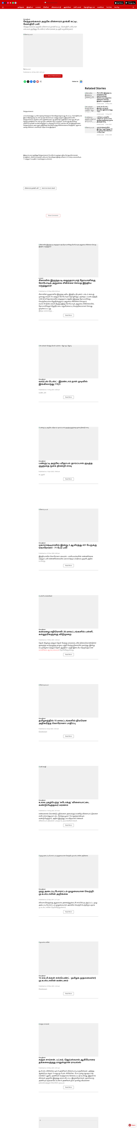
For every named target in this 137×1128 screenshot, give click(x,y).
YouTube (109, 7)
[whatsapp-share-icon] (25, 82)
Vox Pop (116, 7)
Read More (68, 315)
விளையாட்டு (56, 7)
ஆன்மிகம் (67, 7)
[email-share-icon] (37, 82)
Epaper (134, 1125)
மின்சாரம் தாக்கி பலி (32, 188)
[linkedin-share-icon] (34, 82)
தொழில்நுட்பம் (89, 7)
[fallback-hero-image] (90, 95)
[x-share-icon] (28, 82)
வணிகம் (100, 7)
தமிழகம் (21, 7)
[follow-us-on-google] (81, 82)
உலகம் (38, 7)
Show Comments (53, 215)
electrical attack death (48, 188)
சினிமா (46, 7)
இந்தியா (30, 7)
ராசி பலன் (77, 7)
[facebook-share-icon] (31, 82)
